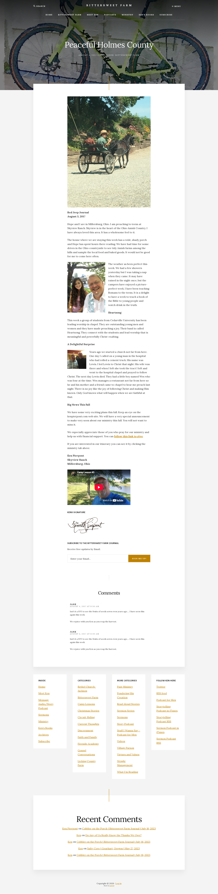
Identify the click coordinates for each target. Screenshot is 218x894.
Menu (177, 6)
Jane (73, 604)
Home (41, 686)
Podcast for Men (166, 700)
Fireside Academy (88, 743)
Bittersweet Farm (109, 5)
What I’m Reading (127, 771)
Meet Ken (44, 693)
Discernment (85, 730)
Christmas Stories (88, 710)
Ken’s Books (45, 728)
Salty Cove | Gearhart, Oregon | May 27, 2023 (113, 848)
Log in (118, 883)
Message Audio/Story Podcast (45, 704)
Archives (43, 734)
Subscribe (44, 741)
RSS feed (161, 693)
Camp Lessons (86, 704)
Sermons (43, 714)
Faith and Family (87, 737)
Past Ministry (125, 686)
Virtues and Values (128, 754)
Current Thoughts (88, 723)
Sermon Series (125, 710)
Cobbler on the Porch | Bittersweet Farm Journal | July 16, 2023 (119, 828)
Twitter (160, 686)
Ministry (43, 721)
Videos (121, 741)
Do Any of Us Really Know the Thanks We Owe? (113, 835)
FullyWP (112, 886)
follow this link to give (128, 436)
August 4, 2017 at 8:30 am (84, 606)
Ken (79, 835)
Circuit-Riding (86, 717)
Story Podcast (125, 723)
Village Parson (125, 747)
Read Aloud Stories (128, 704)
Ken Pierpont (70, 828)
